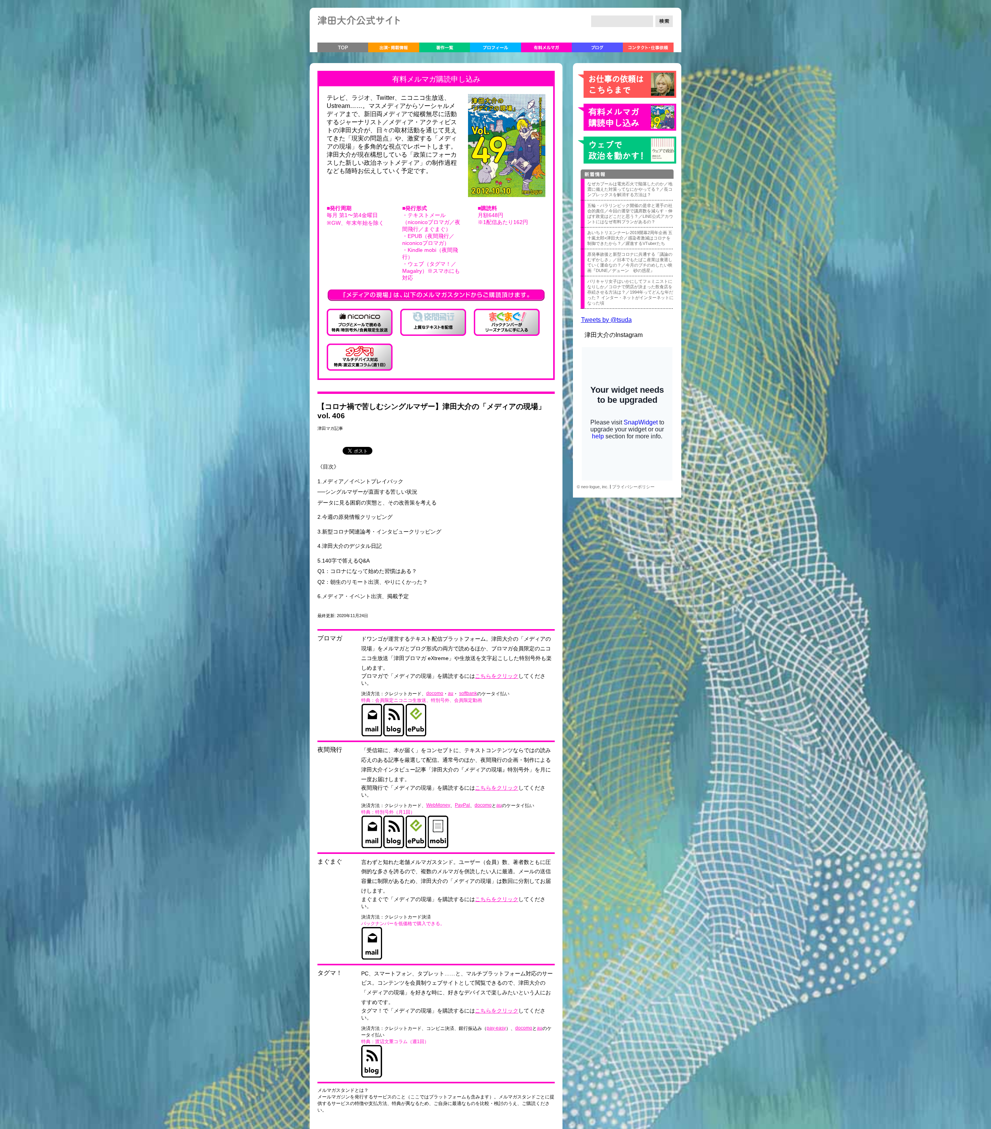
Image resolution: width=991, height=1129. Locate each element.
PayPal (462, 805)
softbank (468, 693)
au (450, 693)
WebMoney (438, 805)
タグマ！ (329, 973)
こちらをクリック (496, 676)
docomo (434, 693)
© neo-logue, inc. (593, 486)
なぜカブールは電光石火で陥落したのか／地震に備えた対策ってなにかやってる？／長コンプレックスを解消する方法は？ (629, 189)
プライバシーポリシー (633, 486)
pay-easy (496, 1028)
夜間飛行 (329, 749)
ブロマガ (329, 638)
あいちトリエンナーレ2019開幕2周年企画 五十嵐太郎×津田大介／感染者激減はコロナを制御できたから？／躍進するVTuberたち (629, 238)
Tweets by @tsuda (606, 319)
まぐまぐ (329, 861)
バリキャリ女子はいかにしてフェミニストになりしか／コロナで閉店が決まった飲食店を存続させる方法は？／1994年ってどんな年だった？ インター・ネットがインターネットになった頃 (630, 292)
